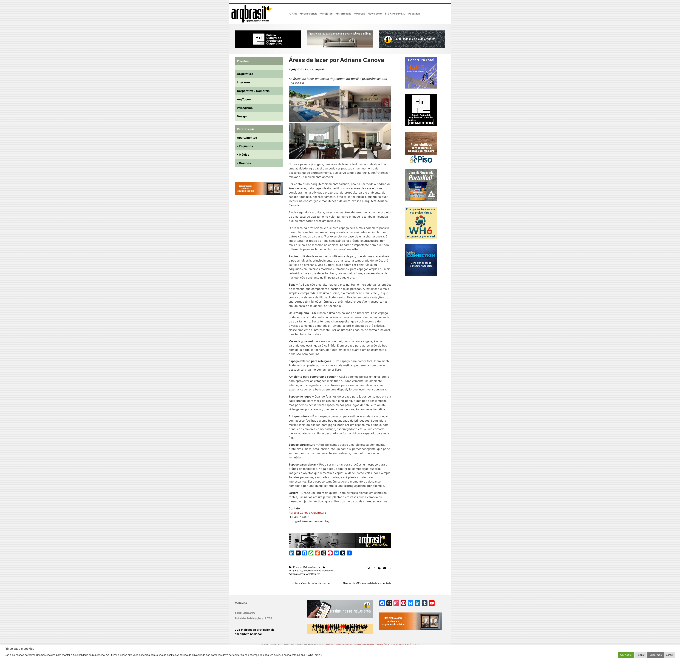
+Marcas (359, 13)
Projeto (297, 567)
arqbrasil (319, 69)
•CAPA (292, 13)
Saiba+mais (656, 655)
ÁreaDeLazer (313, 574)
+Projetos (326, 13)
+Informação (343, 13)
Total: (239, 612)
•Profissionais (308, 13)
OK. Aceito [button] (625, 655)
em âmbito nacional (248, 634)
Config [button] (669, 655)
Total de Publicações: (250, 618)
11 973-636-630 (395, 13)
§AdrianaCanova (311, 567)
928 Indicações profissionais (254, 629)
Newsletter (375, 13)
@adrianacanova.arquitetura (318, 570)
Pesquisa (414, 13)
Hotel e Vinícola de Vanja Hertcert (311, 583)
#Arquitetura (295, 570)
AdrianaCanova (297, 574)
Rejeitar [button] (640, 655)
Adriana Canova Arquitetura (307, 512)
